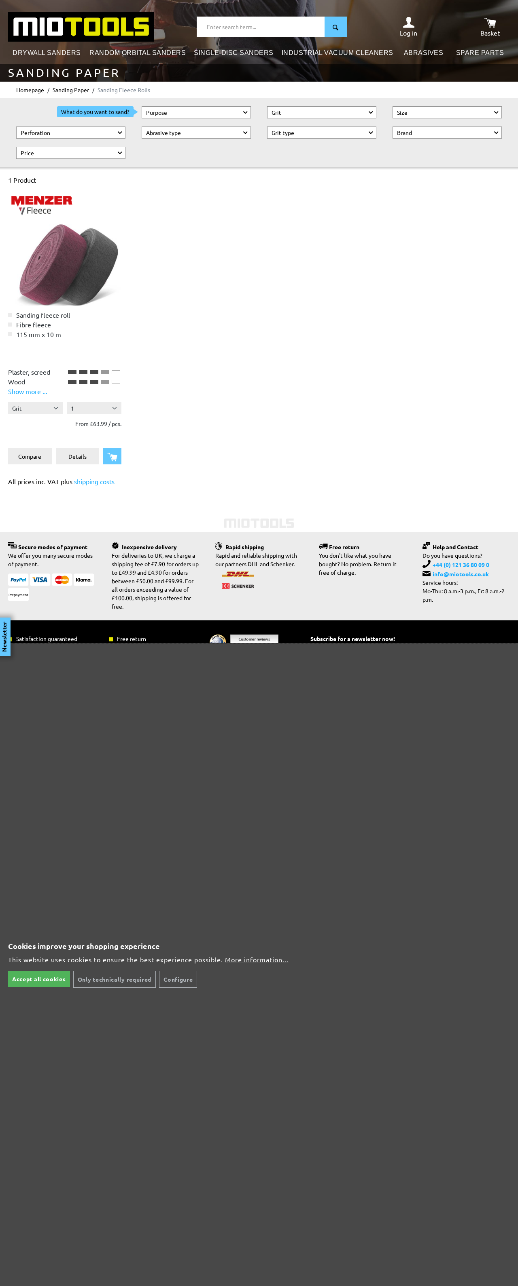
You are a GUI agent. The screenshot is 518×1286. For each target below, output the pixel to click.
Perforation (35, 132)
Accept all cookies (39, 978)
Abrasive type (163, 132)
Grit (276, 112)
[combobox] (261, 27)
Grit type (283, 132)
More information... (257, 959)
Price (27, 152)
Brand (404, 132)
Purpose (156, 112)
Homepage (30, 89)
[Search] (336, 27)
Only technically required (115, 979)
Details (77, 456)
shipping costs (94, 481)
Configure (178, 979)
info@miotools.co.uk (461, 574)
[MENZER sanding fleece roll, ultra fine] (64, 249)
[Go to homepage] (81, 26)
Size (402, 112)
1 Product (22, 180)
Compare (29, 456)
